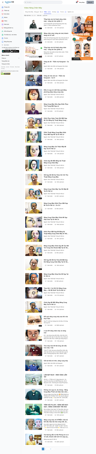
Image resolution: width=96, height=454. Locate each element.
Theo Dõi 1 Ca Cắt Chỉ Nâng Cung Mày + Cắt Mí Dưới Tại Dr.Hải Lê (55, 289)
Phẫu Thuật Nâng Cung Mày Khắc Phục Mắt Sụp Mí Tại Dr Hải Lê (55, 133)
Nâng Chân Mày (29, 12)
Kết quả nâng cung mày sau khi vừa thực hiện (56, 317)
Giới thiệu (3, 67)
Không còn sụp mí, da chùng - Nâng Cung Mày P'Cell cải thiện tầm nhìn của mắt (56, 391)
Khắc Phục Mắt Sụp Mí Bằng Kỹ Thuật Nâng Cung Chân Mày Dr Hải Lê (55, 233)
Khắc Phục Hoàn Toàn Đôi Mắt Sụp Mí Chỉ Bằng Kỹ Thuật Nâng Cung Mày (55, 119)
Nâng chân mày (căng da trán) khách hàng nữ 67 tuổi (56, 34)
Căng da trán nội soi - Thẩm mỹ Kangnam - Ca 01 (54, 77)
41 (50, 449)
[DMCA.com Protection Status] (5, 73)
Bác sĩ (41, 12)
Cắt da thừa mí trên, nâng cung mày (56, 361)
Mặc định (34, 15)
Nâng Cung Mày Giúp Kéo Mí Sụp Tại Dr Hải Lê (56, 275)
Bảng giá (36, 12)
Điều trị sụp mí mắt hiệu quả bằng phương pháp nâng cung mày (55, 91)
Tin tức (63, 12)
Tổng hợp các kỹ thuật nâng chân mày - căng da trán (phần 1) (55, 20)
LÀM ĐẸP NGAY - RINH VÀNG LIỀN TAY (55, 376)
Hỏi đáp (55, 12)
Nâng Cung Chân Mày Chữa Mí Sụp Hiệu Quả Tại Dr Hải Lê (55, 218)
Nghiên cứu (71, 12)
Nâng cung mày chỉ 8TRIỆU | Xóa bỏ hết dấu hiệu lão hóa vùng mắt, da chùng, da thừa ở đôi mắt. (56, 421)
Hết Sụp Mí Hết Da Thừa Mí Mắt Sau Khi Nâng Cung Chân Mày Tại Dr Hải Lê (56, 261)
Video (47, 12)
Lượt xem (45, 15)
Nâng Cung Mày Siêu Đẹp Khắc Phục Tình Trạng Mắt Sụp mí (56, 105)
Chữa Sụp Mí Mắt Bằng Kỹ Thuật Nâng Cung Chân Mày (54, 162)
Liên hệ (7, 67)
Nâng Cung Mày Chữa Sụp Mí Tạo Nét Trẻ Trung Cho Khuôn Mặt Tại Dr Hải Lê (56, 247)
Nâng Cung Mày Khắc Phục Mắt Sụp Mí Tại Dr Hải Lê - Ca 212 (56, 204)
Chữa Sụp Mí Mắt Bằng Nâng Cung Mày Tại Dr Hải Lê (55, 303)
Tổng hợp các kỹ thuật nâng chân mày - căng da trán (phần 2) (55, 48)
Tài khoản (12, 67)
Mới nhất (39, 15)
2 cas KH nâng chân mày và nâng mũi (55, 332)
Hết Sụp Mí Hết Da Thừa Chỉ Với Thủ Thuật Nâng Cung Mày (56, 176)
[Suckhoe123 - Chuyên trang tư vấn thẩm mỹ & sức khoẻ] (9, 2)
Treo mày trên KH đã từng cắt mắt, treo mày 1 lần (55, 347)
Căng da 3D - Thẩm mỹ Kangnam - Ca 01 (56, 63)
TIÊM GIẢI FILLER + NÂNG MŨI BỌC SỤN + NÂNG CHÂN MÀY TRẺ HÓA (56, 406)
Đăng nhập (82, 2)
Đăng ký (90, 2)
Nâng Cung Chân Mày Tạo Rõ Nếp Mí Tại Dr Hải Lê (56, 190)
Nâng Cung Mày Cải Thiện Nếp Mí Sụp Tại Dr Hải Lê (55, 148)
